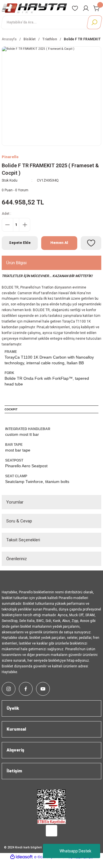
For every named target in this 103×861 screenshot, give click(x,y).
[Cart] (96, 8)
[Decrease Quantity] (7, 225)
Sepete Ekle (20, 242)
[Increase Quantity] (24, 225)
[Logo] (34, 8)
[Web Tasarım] (51, 829)
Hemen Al (59, 242)
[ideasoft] (21, 857)
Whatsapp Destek (75, 851)
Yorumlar (14, 502)
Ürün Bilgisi (16, 262)
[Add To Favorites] (91, 243)
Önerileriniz (16, 558)
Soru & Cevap (19, 521)
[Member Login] (85, 8)
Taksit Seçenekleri (23, 539)
